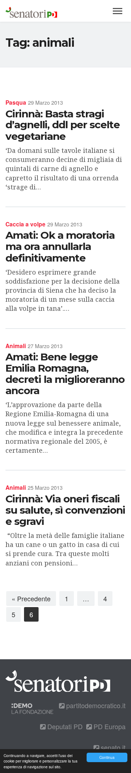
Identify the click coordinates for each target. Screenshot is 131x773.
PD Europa (109, 726)
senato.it (112, 747)
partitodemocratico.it (95, 705)
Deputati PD (64, 726)
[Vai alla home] (31, 11)
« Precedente (31, 598)
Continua (107, 757)
